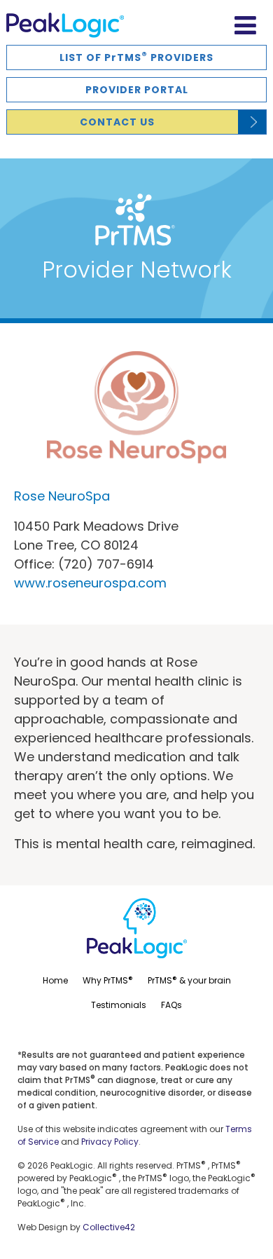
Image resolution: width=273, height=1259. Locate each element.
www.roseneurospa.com (90, 583)
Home (55, 980)
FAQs (171, 1005)
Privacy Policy (110, 1142)
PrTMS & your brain (189, 979)
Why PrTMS (108, 979)
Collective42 (109, 1227)
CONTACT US (117, 122)
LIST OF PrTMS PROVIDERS (136, 56)
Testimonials (118, 1005)
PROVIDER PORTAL (136, 90)
